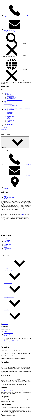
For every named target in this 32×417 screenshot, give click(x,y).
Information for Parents (12, 105)
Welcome (9, 94)
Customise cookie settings (18, 358)
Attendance (9, 110)
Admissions (9, 113)
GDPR (8, 121)
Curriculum (9, 114)
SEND (8, 118)
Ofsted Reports (10, 120)
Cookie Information (8, 333)
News (8, 102)
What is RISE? (10, 96)
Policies (8, 117)
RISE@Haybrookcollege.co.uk (11, 31)
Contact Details (10, 124)
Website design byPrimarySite (11, 341)
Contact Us (6, 123)
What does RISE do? (11, 97)
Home (5, 92)
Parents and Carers (8, 104)
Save (14, 415)
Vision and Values (11, 98)
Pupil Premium (10, 116)
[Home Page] (4, 129)
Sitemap (5, 331)
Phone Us (28, 164)
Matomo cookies (8, 390)
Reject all (3, 358)
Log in (5, 127)
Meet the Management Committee (14, 100)
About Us (6, 93)
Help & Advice (10, 106)
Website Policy (7, 334)
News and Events (8, 101)
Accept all (9, 358)
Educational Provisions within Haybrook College (18, 108)
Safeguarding (10, 112)
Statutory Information (9, 109)
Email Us (28, 175)
